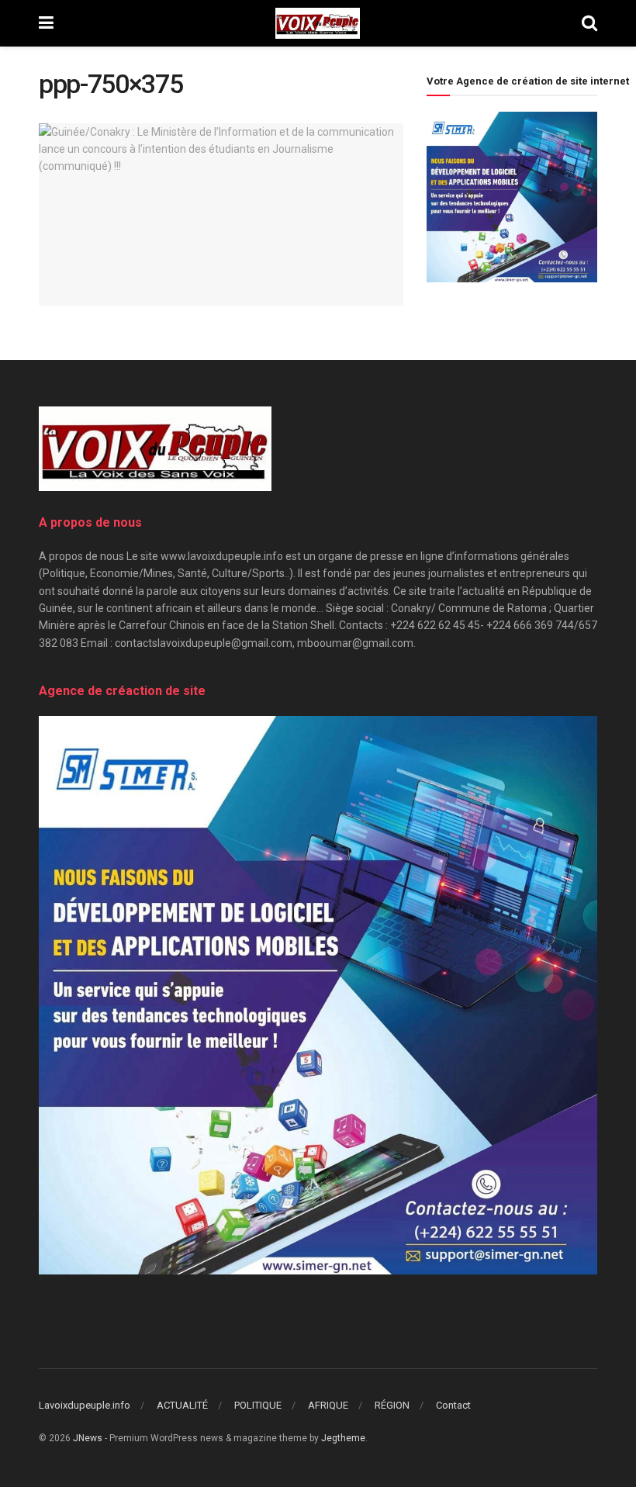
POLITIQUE (258, 1405)
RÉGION (392, 1405)
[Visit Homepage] (317, 23)
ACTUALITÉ (182, 1405)
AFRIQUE (328, 1405)
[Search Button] (589, 23)
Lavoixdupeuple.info (84, 1405)
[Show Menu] (46, 23)
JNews (87, 1438)
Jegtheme (343, 1438)
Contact (453, 1405)
